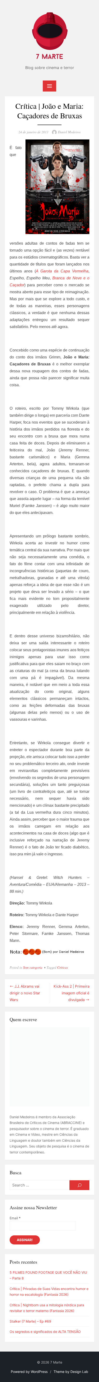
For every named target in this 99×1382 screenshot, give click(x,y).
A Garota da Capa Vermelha (62, 271)
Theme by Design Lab (71, 1372)
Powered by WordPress (29, 1372)
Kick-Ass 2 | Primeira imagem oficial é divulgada (71, 993)
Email (15, 1218)
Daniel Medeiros (69, 132)
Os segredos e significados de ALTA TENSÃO (45, 1332)
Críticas (62, 967)
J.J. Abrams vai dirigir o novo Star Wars (25, 993)
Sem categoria (32, 967)
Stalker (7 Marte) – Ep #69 (30, 1321)
